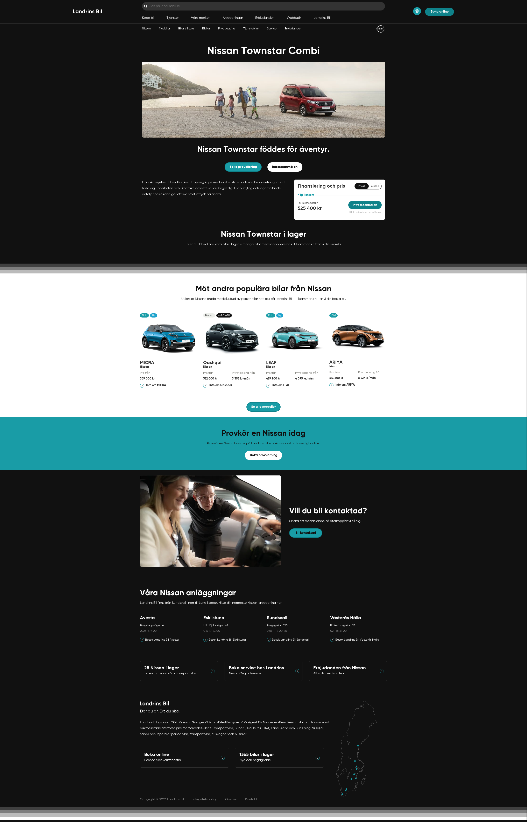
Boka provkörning (263, 455)
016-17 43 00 (211, 630)
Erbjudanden (293, 28)
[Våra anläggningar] (358, 749)
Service (271, 28)
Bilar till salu (186, 28)
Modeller (164, 28)
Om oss (231, 799)
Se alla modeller (263, 407)
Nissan (146, 28)
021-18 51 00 (338, 630)
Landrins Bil (322, 18)
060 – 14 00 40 (277, 630)
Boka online (440, 11)
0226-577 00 (148, 630)
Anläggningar (233, 18)
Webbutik (294, 18)
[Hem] (87, 11)
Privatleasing (226, 28)
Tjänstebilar (251, 28)
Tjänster (173, 18)
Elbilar (206, 28)
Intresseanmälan (284, 167)
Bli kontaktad (306, 533)
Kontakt (251, 799)
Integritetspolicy (204, 799)
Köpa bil (148, 18)
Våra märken (200, 18)
